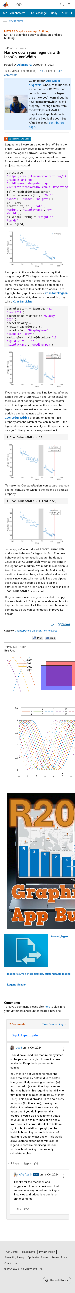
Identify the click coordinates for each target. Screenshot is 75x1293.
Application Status (38, 1257)
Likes (47, 70)
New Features (49, 630)
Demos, (27, 630)
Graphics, (37, 630)
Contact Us (10, 1263)
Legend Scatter (16, 984)
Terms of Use (59, 1257)
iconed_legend (60, 936)
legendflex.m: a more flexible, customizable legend (39, 973)
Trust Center (11, 1251)
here (47, 1006)
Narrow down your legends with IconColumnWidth (32, 54)
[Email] (50, 637)
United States (58, 1280)
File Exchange (38, 13)
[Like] (52, 624)
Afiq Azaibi (53, 80)
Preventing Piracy (14, 1257)
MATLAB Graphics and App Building (26, 31)
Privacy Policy (47, 1251)
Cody (54, 13)
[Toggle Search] (62, 4)
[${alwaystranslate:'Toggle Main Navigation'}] (69, 4)
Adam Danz (24, 64)
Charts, (19, 630)
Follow (65, 624)
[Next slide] (68, 13)
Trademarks (29, 1251)
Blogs (18, 4)
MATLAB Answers (13, 13)
